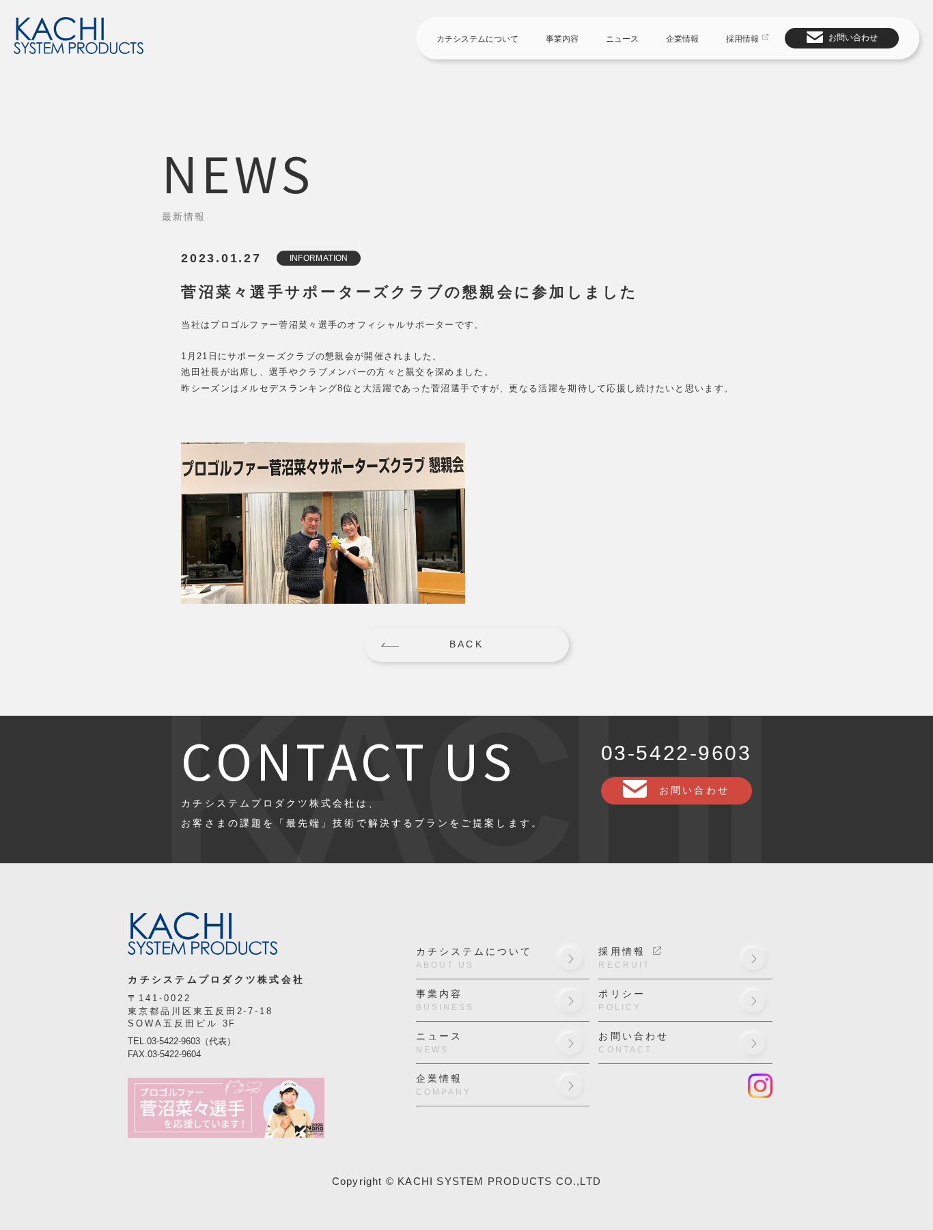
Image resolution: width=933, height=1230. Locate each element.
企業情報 (682, 39)
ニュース (622, 39)
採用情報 (742, 39)
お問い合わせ (853, 37)
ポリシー (621, 1000)
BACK (466, 644)
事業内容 (562, 39)
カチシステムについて (477, 39)
